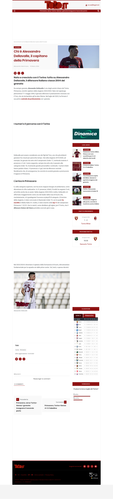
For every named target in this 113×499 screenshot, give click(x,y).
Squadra (78, 319)
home (17, 350)
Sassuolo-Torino (86, 244)
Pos (75, 319)
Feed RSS (23, 475)
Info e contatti (39, 475)
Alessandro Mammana (21, 66)
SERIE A (78, 316)
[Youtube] (95, 466)
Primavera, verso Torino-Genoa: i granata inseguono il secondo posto (63, 11)
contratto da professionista (30, 99)
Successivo (60, 402)
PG (84, 319)
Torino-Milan (85, 224)
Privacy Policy (49, 475)
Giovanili (20, 42)
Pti (96, 319)
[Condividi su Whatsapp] (22, 73)
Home (15, 42)
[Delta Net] (93, 476)
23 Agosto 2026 (86, 217)
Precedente (24, 399)
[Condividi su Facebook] (15, 73)
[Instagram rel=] (88, 466)
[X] (92, 466)
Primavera (23, 350)
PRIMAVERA (89, 316)
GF (90, 319)
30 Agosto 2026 (86, 237)
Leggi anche (86, 145)
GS (92, 319)
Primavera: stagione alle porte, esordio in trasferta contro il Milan (91, 202)
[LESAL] (86, 134)
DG (94, 319)
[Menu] (14, 11)
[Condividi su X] (18, 73)
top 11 (55, 203)
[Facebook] (84, 466)
